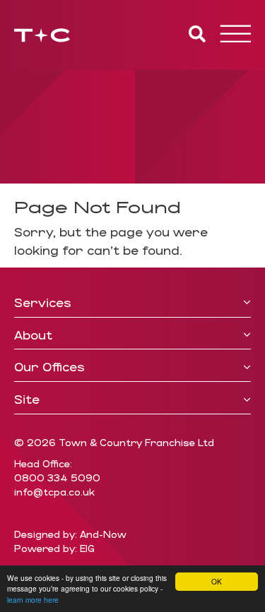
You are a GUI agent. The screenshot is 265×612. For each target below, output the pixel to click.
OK (216, 581)
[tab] (132, 303)
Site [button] (27, 399)
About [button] (33, 335)
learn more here (33, 599)
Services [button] (42, 303)
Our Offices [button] (49, 367)
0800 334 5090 (57, 478)
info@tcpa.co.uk (54, 492)
